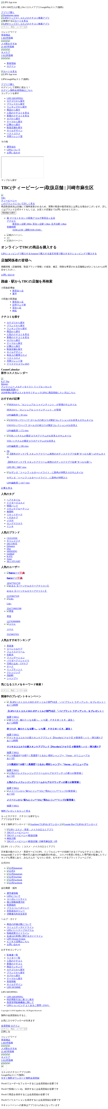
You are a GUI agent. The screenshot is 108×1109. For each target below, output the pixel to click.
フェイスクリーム (16, 652)
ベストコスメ (13, 133)
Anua (9, 559)
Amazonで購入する (40, 253)
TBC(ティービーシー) (17, 832)
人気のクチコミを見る (18, 113)
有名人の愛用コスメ (17, 355)
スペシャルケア (14, 649)
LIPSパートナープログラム (20, 930)
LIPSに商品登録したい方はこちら (59, 392)
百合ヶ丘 (16, 308)
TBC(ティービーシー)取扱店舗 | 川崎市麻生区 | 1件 (32, 841)
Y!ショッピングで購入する (83, 253)
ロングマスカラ (14, 523)
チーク (10, 666)
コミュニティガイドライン (20, 927)
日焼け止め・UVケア (17, 663)
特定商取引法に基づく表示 (20, 999)
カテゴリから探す (16, 101)
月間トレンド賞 (14, 136)
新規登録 (11, 63)
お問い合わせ (13, 153)
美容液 (10, 646)
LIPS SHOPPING (15, 98)
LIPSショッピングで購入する (16, 253)
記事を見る (6, 488)
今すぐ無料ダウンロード (13, 1078)
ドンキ (10, 526)
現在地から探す (8, 213)
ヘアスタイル (13, 500)
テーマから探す (14, 121)
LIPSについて (13, 150)
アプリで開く (8, 12)
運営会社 (11, 147)
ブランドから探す (16, 104)
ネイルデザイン (14, 130)
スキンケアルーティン (18, 508)
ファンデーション (16, 657)
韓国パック (12, 506)
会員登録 (5, 1026)
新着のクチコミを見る (18, 116)
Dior (9, 549)
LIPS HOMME (14, 987)
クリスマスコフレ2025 (18, 364)
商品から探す (13, 110)
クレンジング (13, 672)
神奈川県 (11, 838)
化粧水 (10, 655)
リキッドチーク (14, 514)
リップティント (14, 669)
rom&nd (10, 554)
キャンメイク (13, 541)
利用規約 (11, 905)
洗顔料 (10, 675)
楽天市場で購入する (59, 253)
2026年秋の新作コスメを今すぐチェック (21, 392)
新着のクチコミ (14, 964)
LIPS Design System (16, 939)
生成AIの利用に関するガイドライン (25, 936)
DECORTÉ (12, 543)
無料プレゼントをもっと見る (15, 811)
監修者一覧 (12, 955)
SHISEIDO (12, 551)
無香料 (10, 511)
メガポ (10, 520)
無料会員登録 (32, 1078)
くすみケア (12, 517)
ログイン (11, 66)
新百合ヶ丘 (18, 291)
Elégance (11, 546)
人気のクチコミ (14, 961)
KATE (10, 556)
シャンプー (12, 678)
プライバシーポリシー (18, 908)
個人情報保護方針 (16, 902)
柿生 (14, 310)
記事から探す (13, 124)
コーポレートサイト (17, 899)
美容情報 (11, 981)
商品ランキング (14, 967)
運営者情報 (12, 893)
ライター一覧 (13, 958)
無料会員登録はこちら (21, 90)
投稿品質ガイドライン (18, 933)
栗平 (14, 293)
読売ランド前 (19, 305)
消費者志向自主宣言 (17, 914)
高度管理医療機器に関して (20, 1002)
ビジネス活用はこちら (18, 941)
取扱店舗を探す (14, 127)
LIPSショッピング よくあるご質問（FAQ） (28, 1005)
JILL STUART (13, 561)
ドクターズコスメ (16, 503)
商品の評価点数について (19, 924)
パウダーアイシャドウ (18, 660)
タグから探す (13, 118)
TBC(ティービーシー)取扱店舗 (22, 835)
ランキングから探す (17, 107)
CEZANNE (12, 538)
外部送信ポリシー (16, 911)
